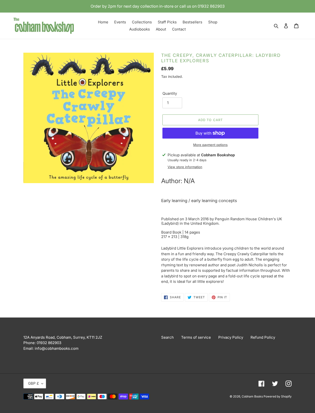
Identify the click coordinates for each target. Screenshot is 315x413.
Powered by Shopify (278, 396)
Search (167, 337)
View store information (185, 167)
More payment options (210, 145)
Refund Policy (263, 337)
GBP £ (33, 383)
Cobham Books (253, 396)
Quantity (169, 93)
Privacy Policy (230, 337)
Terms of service (196, 337)
